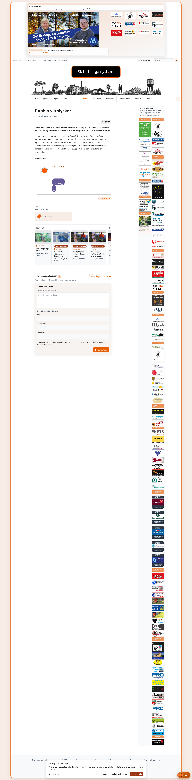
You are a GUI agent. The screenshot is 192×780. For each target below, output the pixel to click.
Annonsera (56, 60)
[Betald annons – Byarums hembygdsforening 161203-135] (158, 696)
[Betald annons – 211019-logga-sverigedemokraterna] (158, 546)
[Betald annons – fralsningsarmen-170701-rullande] (158, 373)
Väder (15, 60)
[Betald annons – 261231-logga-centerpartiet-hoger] (158, 517)
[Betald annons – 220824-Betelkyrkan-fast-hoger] (158, 394)
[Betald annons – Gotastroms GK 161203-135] (158, 608)
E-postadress (42, 324)
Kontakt (64, 60)
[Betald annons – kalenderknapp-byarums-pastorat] (130, 32)
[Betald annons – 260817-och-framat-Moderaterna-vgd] (68, 29)
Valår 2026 (36, 60)
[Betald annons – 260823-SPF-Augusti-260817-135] (145, 172)
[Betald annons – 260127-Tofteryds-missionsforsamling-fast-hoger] (158, 366)
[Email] (54, 188)
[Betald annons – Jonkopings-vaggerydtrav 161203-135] (158, 627)
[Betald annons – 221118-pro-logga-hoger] (158, 709)
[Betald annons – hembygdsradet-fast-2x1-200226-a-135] (158, 669)
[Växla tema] (178, 99)
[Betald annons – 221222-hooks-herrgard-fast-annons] (158, 134)
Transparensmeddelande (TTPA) (39, 53)
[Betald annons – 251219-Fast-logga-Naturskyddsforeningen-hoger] (158, 721)
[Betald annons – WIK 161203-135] (158, 595)
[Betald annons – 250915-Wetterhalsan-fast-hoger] (157, 33)
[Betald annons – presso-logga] (158, 439)
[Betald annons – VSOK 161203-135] (158, 601)
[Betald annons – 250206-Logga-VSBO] (158, 335)
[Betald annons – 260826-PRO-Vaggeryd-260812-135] (145, 145)
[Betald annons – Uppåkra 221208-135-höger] (158, 432)
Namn (39, 314)
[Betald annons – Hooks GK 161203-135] (158, 615)
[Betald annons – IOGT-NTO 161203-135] (158, 732)
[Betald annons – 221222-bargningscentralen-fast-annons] (158, 423)
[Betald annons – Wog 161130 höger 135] (158, 453)
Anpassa (104, 774)
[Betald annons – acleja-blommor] (158, 280)
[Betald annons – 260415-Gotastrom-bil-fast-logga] (157, 15)
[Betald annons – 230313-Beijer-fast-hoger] (158, 267)
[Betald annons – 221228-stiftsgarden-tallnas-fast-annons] (130, 16)
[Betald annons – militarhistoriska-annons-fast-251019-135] (158, 682)
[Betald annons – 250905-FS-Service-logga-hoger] (158, 241)
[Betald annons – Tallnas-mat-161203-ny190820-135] (158, 126)
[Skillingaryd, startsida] (96, 72)
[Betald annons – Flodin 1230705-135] (158, 330)
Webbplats (41, 333)
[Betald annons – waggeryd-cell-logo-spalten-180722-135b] (158, 480)
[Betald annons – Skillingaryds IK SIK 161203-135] (158, 576)
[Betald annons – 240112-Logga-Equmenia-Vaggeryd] (158, 360)
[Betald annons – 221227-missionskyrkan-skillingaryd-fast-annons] (158, 347)
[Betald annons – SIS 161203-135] (158, 620)
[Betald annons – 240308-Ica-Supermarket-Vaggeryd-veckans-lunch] (158, 151)
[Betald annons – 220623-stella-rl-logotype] (158, 325)
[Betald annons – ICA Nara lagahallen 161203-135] (158, 144)
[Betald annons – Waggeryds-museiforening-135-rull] (158, 655)
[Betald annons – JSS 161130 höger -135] (158, 467)
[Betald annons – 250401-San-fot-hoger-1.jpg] (158, 163)
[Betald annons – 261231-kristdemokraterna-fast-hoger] (158, 532)
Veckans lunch (46, 60)
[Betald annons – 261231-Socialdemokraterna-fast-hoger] (158, 502)
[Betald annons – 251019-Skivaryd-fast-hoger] (158, 689)
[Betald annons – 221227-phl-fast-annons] (144, 31)
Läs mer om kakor (55, 774)
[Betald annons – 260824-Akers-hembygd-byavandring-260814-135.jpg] (145, 129)
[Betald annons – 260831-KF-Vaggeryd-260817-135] (145, 205)
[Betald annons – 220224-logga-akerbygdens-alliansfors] (158, 378)
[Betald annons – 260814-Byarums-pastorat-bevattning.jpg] (145, 224)
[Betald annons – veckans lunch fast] (158, 139)
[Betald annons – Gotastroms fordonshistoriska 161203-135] (158, 662)
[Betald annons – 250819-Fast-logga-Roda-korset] (158, 255)
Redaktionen (58, 166)
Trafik (20, 60)
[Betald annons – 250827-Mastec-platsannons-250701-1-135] (145, 188)
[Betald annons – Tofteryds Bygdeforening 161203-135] (158, 716)
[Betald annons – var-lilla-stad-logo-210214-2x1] (116, 24)
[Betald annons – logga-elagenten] (116, 32)
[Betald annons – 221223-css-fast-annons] (158, 236)
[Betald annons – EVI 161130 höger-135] (158, 473)
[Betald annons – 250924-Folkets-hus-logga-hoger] (158, 300)
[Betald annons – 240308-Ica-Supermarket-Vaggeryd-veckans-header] (144, 15)
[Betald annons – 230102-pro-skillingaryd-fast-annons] (158, 676)
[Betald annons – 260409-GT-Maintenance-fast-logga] (157, 24)
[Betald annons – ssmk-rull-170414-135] (158, 589)
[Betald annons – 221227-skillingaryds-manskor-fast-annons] (158, 726)
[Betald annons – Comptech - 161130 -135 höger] (158, 447)
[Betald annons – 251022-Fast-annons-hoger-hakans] (158, 169)
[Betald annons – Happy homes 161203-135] (158, 262)
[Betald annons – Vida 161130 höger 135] (158, 460)
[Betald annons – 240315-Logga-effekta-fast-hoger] (158, 202)
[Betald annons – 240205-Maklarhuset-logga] (158, 339)
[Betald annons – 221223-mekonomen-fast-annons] (158, 412)
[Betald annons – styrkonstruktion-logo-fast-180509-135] (158, 487)
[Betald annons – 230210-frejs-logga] (158, 309)
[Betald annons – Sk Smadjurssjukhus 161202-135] (158, 175)
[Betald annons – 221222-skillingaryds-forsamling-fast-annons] (144, 23)
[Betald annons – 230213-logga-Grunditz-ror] (158, 230)
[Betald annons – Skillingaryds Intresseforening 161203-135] (158, 702)
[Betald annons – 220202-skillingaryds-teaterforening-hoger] (158, 647)
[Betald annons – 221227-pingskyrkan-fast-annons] (158, 400)
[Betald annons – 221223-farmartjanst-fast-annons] (158, 214)
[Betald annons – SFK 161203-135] (158, 582)
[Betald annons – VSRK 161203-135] (158, 634)
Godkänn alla (136, 774)
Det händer (27, 60)
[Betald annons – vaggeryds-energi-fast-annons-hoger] (158, 742)
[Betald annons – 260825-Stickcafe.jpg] (145, 159)
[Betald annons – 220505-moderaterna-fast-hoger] (158, 560)
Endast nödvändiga (119, 774)
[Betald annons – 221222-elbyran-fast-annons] (130, 24)
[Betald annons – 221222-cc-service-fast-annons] (158, 417)
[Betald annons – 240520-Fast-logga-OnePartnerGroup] (116, 15)
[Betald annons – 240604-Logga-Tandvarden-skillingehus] (158, 225)
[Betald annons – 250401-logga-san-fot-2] (158, 191)
